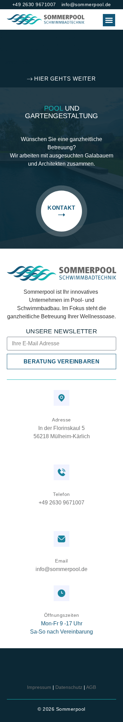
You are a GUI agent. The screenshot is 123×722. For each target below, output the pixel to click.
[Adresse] (61, 398)
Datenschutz (68, 687)
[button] (109, 20)
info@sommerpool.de (61, 569)
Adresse (61, 419)
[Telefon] (61, 472)
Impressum (39, 687)
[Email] (61, 539)
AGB (91, 687)
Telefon (61, 494)
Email (61, 561)
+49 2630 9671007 (61, 503)
